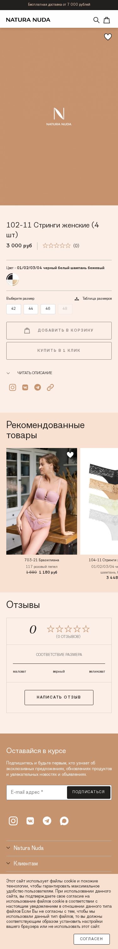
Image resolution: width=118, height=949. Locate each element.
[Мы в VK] (30, 821)
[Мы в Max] (64, 821)
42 (13, 309)
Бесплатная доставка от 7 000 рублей (59, 5)
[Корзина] (107, 20)
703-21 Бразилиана (41, 560)
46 (48, 309)
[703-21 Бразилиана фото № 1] (41, 501)
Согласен (91, 939)
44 (31, 309)
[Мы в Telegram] (47, 821)
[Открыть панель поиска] (97, 20)
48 (65, 309)
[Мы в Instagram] (13, 821)
